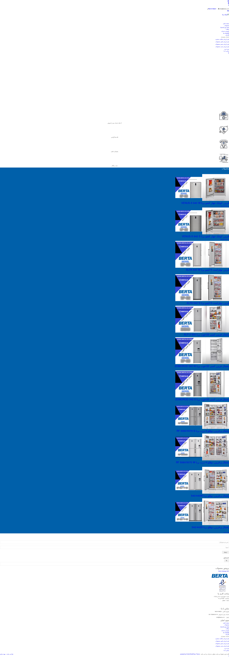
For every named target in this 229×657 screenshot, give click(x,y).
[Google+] (111, 606)
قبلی (227, 532)
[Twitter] (107, 606)
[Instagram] (228, 3)
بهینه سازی (3, 654)
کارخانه (227, 634)
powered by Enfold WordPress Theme (190, 654)
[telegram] (118, 606)
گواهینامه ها (226, 632)
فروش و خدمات (225, 630)
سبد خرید (226, 648)
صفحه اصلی (226, 623)
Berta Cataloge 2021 (223, 571)
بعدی (224, 532)
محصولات (226, 625)
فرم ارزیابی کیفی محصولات (222, 641)
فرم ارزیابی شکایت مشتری (222, 638)
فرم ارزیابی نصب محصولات (222, 646)
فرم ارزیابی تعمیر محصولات (222, 643)
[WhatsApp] (114, 606)
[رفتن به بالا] (228, 656)
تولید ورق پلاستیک (224, 627)
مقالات (227, 628)
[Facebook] (228, 5)
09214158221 (212, 9)
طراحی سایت (9, 654)
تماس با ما (226, 650)
